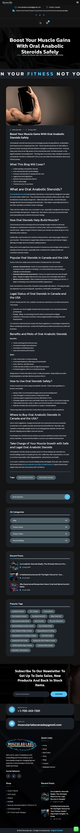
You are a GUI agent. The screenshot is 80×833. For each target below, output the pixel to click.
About (45, 749)
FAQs (45, 756)
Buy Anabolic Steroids (26, 477)
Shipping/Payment (49, 767)
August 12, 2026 (58, 801)
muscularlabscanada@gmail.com (29, 7)
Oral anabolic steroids (18, 194)
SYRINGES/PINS (14, 809)
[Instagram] (43, 15)
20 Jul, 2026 (26, 578)
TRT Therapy (34, 611)
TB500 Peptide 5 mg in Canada (22, 645)
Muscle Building (18, 540)
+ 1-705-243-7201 (29, 711)
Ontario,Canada (54, 7)
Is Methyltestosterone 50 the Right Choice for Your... (41, 574)
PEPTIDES (12, 794)
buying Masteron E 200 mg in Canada (24, 635)
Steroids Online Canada (45, 645)
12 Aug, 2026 (26, 567)
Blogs (45, 760)
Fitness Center (18, 527)
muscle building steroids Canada (22, 626)
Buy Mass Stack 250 (38, 616)
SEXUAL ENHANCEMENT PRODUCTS (22, 805)
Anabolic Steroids (18, 611)
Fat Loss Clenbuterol (56, 621)
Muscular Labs (17, 130)
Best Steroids (39, 621)
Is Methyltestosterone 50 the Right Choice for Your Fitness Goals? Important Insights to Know (60, 811)
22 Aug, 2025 (32, 130)
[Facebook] (36, 15)
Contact (45, 763)
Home (19, 55)
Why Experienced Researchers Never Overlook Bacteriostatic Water (44, 585)
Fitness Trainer (18, 534)
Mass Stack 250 (56, 616)
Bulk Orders (47, 752)
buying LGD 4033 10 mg (19, 640)
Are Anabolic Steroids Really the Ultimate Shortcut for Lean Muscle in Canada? (59, 795)
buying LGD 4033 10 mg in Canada (44, 640)
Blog (14, 520)
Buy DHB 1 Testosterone (20, 650)
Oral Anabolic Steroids (46, 477)
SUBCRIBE (58, 694)
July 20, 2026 (57, 819)
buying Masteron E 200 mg (46, 631)
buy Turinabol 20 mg (45, 626)
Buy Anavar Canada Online (20, 621)
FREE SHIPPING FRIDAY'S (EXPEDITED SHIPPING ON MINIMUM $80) (42, 11)
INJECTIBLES (13, 791)
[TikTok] (39, 15)
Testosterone (48, 611)
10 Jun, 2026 (26, 590)
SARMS (10, 801)
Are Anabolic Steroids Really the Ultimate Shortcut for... (43, 564)
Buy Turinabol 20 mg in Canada (22, 631)
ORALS (10, 798)
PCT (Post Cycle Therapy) (17, 812)
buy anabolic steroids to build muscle (38, 464)
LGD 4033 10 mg (47, 635)
